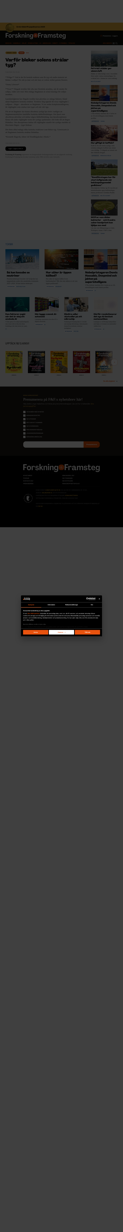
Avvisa (36, 632)
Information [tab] (51, 604)
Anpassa (60, 632)
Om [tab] (92, 604)
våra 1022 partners (33, 613)
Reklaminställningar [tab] (71, 604)
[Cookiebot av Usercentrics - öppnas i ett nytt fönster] (87, 598)
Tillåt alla (87, 632)
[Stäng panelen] (99, 598)
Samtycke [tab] (31, 604)
